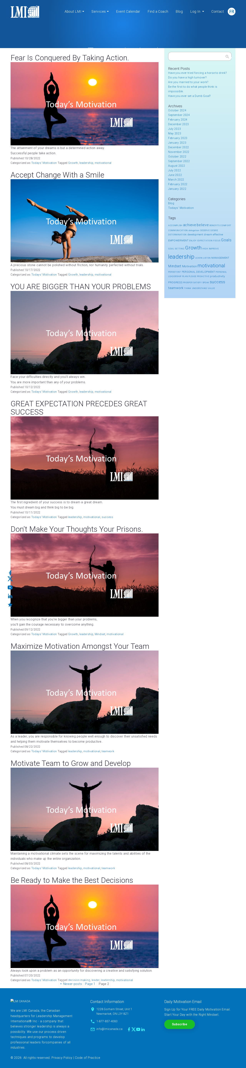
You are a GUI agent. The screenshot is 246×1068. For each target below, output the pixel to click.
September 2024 (179, 115)
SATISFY (197, 282)
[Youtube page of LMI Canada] (138, 1029)
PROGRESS (175, 282)
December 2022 (178, 147)
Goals (226, 240)
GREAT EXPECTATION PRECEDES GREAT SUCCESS (79, 408)
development (195, 234)
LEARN (199, 258)
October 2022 (177, 156)
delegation (194, 230)
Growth (73, 162)
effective (218, 234)
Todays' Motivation (44, 162)
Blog (179, 11)
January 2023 (177, 142)
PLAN (185, 276)
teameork (108, 751)
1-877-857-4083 (107, 1021)
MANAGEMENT (220, 257)
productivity (217, 276)
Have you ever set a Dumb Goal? (189, 95)
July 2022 (174, 170)
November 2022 (178, 151)
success (107, 517)
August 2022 (176, 165)
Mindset (100, 634)
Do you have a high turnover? (187, 77)
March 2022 (176, 179)
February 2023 (177, 138)
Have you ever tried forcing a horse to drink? (197, 72)
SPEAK (206, 282)
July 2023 (174, 128)
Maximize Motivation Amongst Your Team (80, 646)
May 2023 (174, 133)
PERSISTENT (174, 272)
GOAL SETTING (176, 248)
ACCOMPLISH (175, 225)
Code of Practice (87, 1058)
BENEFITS (214, 225)
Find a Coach (158, 11)
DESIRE (214, 230)
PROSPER (188, 282)
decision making (79, 980)
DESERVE (205, 230)
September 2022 (179, 161)
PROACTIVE (203, 276)
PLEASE (192, 276)
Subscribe (179, 1024)
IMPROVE (214, 248)
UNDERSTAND (199, 288)
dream (208, 234)
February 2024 (177, 119)
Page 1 (90, 984)
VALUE (211, 288)
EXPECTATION (205, 240)
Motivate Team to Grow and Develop (71, 763)
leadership (86, 162)
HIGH (205, 248)
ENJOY (193, 240)
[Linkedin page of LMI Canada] (143, 1029)
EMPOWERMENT (178, 240)
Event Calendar (128, 11)
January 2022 (177, 188)
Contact (217, 11)
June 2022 (175, 175)
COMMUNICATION (178, 230)
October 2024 (177, 110)
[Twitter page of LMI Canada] (133, 1029)
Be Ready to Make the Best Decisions (72, 880)
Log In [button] (195, 11)
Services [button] (98, 11)
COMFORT (225, 225)
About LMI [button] (73, 11)
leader (96, 980)
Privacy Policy (62, 1058)
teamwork (108, 868)
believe (203, 225)
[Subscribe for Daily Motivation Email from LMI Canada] (10, 603)
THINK (187, 288)
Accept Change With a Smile (57, 175)
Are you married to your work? (188, 82)
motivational (103, 162)
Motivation (189, 266)
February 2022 (177, 184)
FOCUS (216, 240)
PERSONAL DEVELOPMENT (198, 271)
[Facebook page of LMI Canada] (129, 1029)
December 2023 (178, 124)
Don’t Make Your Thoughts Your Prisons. (77, 529)
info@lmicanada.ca (109, 1029)
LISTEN (207, 258)
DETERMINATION (177, 234)
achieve (189, 225)
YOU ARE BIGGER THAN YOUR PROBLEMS (81, 286)
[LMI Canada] (25, 11)
